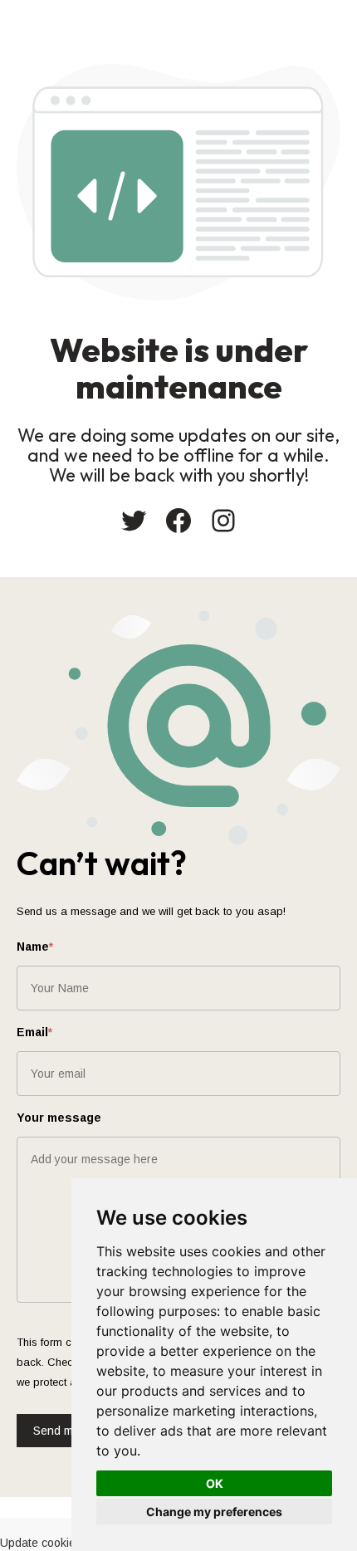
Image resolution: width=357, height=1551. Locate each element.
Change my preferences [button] (214, 1512)
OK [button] (214, 1483)
